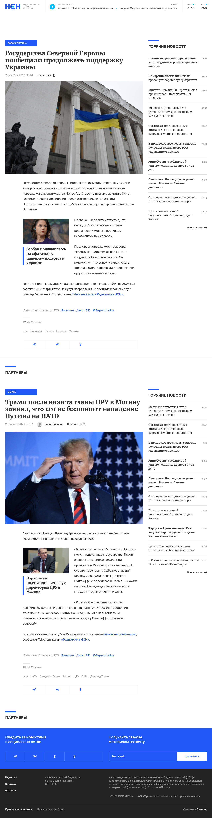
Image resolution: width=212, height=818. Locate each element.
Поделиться (44, 75)
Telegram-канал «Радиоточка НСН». (98, 294)
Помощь (61, 331)
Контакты (11, 784)
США (85, 676)
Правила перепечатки (18, 809)
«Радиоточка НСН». (75, 640)
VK (88, 310)
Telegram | (100, 310)
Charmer (202, 809)
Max (111, 310)
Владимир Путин (50, 676)
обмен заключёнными (119, 634)
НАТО (33, 676)
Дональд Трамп (99, 676)
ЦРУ (76, 676)
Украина (74, 331)
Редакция (11, 777)
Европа (49, 331)
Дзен (80, 310)
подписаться (192, 756)
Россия (66, 676)
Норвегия (36, 331)
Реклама (10, 790)
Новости (67, 310)
